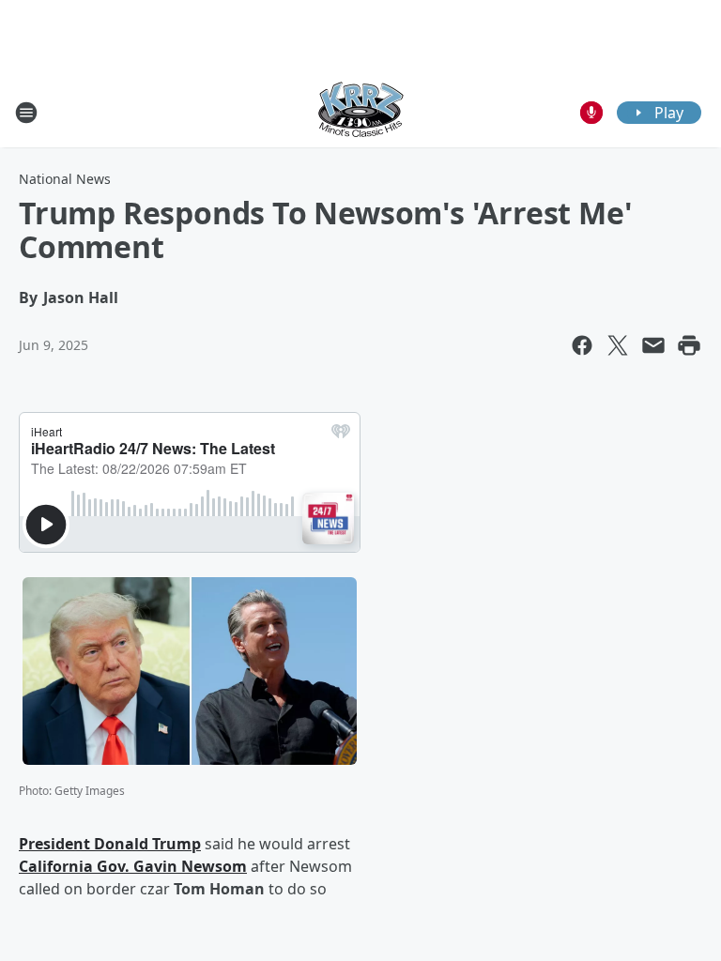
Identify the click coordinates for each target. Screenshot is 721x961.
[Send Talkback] (591, 112)
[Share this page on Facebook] (582, 345)
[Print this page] (689, 345)
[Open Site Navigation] (26, 112)
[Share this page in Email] (653, 345)
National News (65, 179)
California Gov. (76, 866)
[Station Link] (360, 112)
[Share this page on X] (618, 345)
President (56, 843)
